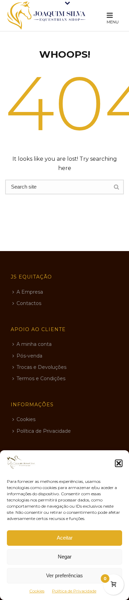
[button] (118, 463)
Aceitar (65, 538)
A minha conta (34, 344)
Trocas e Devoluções (41, 367)
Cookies (36, 590)
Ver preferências (64, 575)
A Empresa (30, 292)
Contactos (29, 303)
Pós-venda (29, 356)
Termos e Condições (41, 378)
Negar (65, 556)
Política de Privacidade (74, 590)
